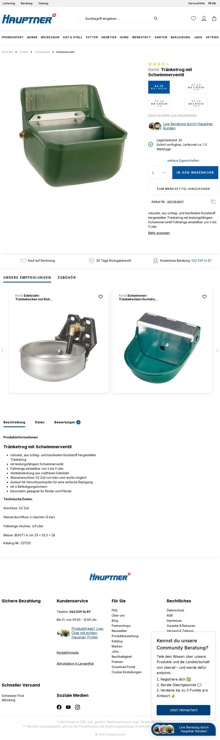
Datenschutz (175, 610)
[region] (73, 136)
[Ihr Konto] (204, 18)
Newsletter (119, 631)
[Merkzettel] (193, 18)
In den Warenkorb (195, 172)
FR (209, 3)
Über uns (118, 615)
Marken (117, 646)
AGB (170, 615)
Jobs (115, 651)
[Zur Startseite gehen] (29, 18)
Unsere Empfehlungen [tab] (27, 277)
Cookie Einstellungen (127, 672)
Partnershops (121, 626)
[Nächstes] (217, 350)
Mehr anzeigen (159, 233)
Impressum (174, 620)
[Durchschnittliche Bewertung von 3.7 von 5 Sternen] (160, 64)
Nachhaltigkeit (122, 656)
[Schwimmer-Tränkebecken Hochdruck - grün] (162, 348)
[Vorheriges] (3, 350)
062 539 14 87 (201, 260)
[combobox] (115, 18)
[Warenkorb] (213, 18)
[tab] (14, 422)
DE (214, 3)
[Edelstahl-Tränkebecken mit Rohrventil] (58, 348)
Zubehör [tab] (67, 277)
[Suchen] (157, 18)
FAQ (115, 610)
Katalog (117, 641)
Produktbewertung (125, 636)
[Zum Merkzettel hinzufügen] (100, 296)
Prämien (117, 662)
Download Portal (123, 667)
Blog (115, 620)
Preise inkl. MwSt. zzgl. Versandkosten (172, 115)
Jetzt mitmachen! (183, 710)
